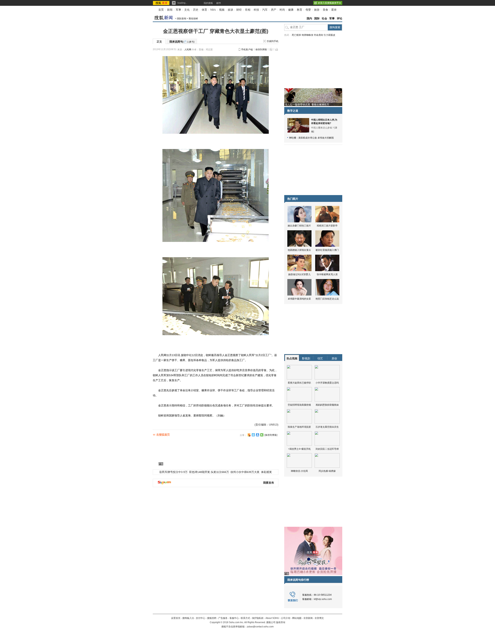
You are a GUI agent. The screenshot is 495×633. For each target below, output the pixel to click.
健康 (291, 9)
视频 (221, 9)
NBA (213, 9)
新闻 (169, 9)
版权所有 (280, 622)
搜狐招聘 (211, 618)
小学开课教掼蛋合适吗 (327, 382)
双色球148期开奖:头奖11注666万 (209, 472)
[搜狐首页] (161, 3)
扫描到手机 (272, 41)
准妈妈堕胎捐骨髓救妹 (327, 404)
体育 (204, 9)
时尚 (282, 9)
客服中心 (234, 618)
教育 (299, 9)
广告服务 (223, 618)
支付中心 (200, 618)
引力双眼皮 (329, 35)
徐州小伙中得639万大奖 (244, 472)
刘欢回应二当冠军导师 (327, 449)
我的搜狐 (208, 3)
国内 (309, 18)
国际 (317, 18)
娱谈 (230, 9)
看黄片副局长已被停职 (299, 382)
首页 (161, 9)
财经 (239, 9)
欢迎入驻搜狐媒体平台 (329, 3)
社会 (324, 18)
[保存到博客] (271, 435)
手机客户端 (247, 49)
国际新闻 (181, 18)
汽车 (265, 9)
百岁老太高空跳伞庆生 (327, 427)
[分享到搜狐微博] (249, 434)
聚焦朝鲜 (193, 18)
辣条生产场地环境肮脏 (299, 427)
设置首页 (175, 618)
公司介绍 (285, 618)
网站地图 (296, 618)
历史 (195, 9)
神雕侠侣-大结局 (299, 471)
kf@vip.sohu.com (323, 599)
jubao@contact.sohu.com (260, 626)
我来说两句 (182, 41)
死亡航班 (296, 35)
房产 (273, 9)
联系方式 (245, 618)
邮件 (218, 3)
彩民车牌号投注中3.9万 (173, 472)
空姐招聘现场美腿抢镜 (299, 404)
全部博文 (319, 618)
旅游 (316, 9)
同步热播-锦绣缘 (327, 471)
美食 (325, 9)
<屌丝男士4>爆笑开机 (299, 449)
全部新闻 (308, 618)
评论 (339, 18)
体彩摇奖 (266, 472)
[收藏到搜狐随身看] (261, 434)
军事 (178, 9)
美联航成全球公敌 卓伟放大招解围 (316, 137)
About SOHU (272, 618)
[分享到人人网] (257, 434)
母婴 (308, 9)
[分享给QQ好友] (253, 434)
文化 (187, 9)
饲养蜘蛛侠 (307, 35)
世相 (247, 9)
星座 (334, 9)
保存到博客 (261, 49)
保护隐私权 (258, 618)
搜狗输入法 (188, 618)
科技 (256, 9)
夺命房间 (318, 35)
